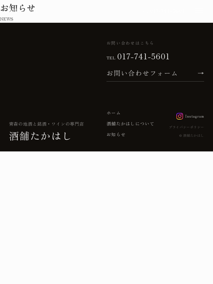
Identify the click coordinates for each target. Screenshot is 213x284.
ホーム (113, 112)
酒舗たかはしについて (130, 123)
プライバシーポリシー (186, 127)
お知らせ (116, 134)
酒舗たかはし (23, 10)
